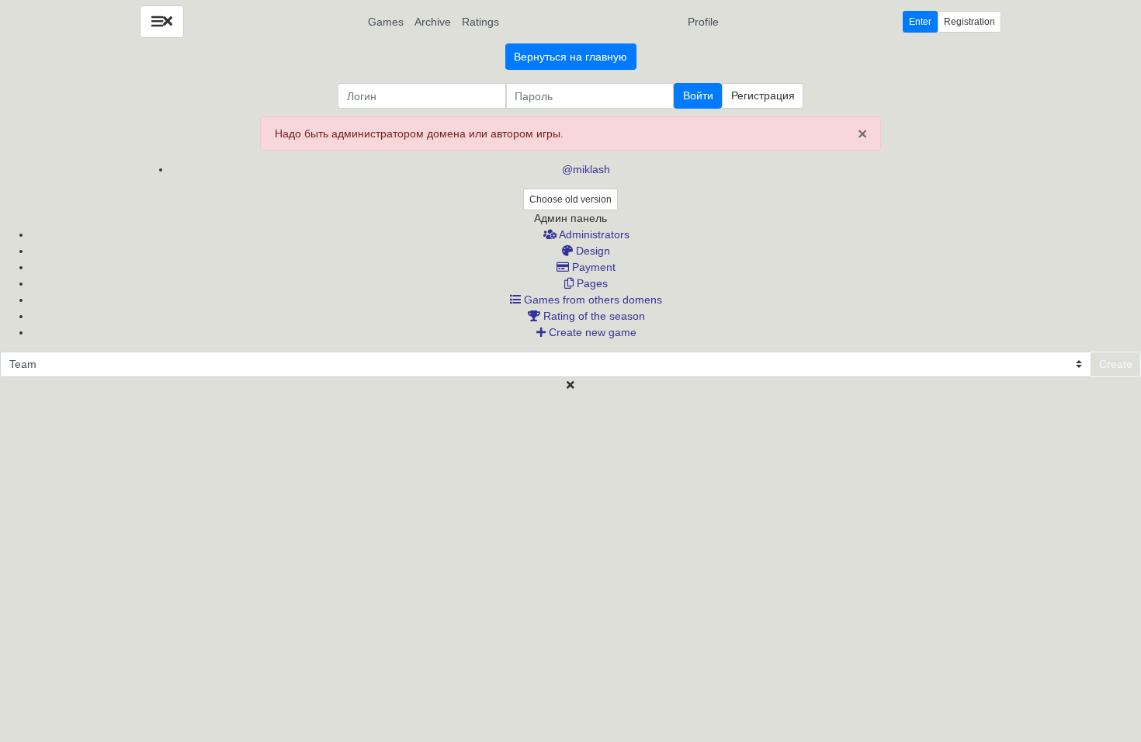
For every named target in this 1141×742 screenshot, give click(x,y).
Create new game (591, 332)
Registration (969, 21)
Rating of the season (592, 316)
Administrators (593, 234)
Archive (432, 22)
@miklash (586, 169)
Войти (698, 95)
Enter (920, 21)
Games (386, 22)
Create (1115, 364)
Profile (703, 22)
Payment (592, 267)
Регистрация (763, 95)
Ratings (480, 22)
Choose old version (570, 199)
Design (591, 250)
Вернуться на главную (570, 56)
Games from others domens (591, 299)
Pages (591, 283)
